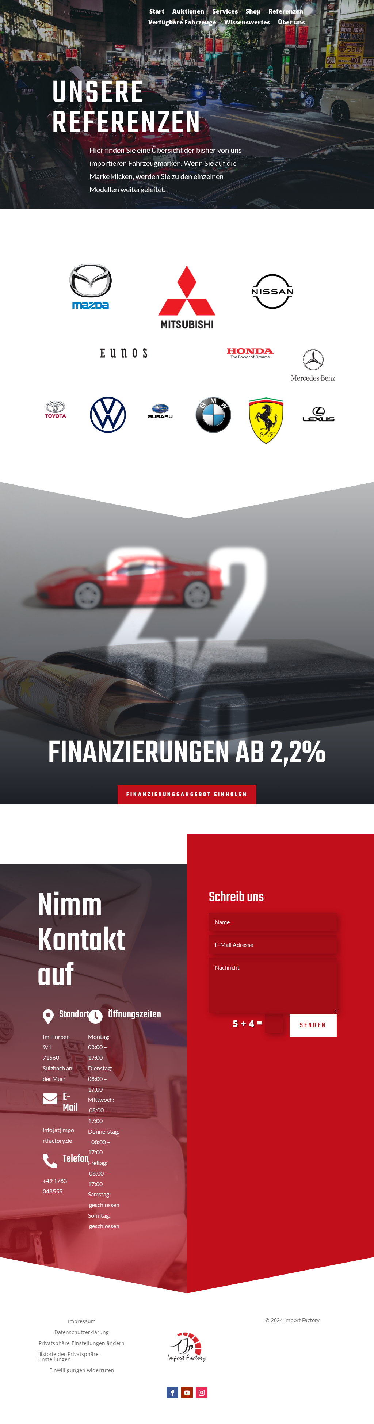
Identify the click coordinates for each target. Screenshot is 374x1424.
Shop (253, 12)
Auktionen (188, 12)
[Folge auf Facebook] (172, 1392)
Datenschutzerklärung (81, 1333)
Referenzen (286, 12)
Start (156, 12)
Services (225, 12)
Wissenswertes (247, 23)
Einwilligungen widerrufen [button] (81, 1371)
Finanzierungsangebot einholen (187, 795)
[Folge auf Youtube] (187, 1392)
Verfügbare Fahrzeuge (182, 23)
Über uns (291, 23)
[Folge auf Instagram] (201, 1392)
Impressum (82, 1322)
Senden (313, 1025)
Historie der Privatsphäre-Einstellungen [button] (68, 1357)
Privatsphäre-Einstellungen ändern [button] (82, 1344)
